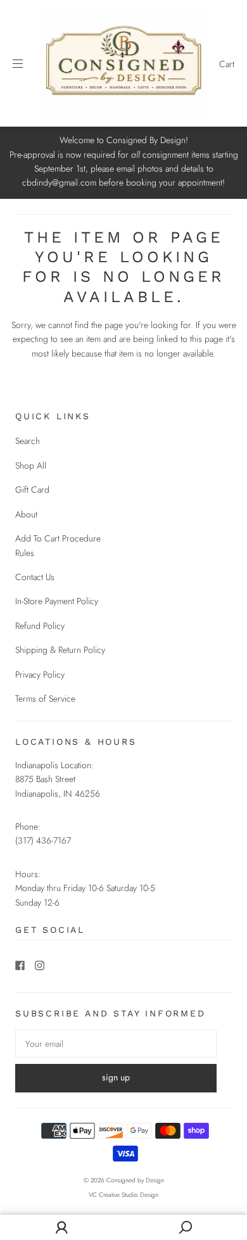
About (26, 514)
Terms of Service (45, 698)
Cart (226, 64)
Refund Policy (40, 625)
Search (27, 440)
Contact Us (34, 577)
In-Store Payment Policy (56, 601)
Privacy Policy (40, 674)
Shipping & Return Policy (60, 649)
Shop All (30, 465)
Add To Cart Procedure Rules (58, 545)
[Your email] (116, 1044)
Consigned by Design (135, 1180)
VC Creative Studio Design (123, 1194)
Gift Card (32, 489)
